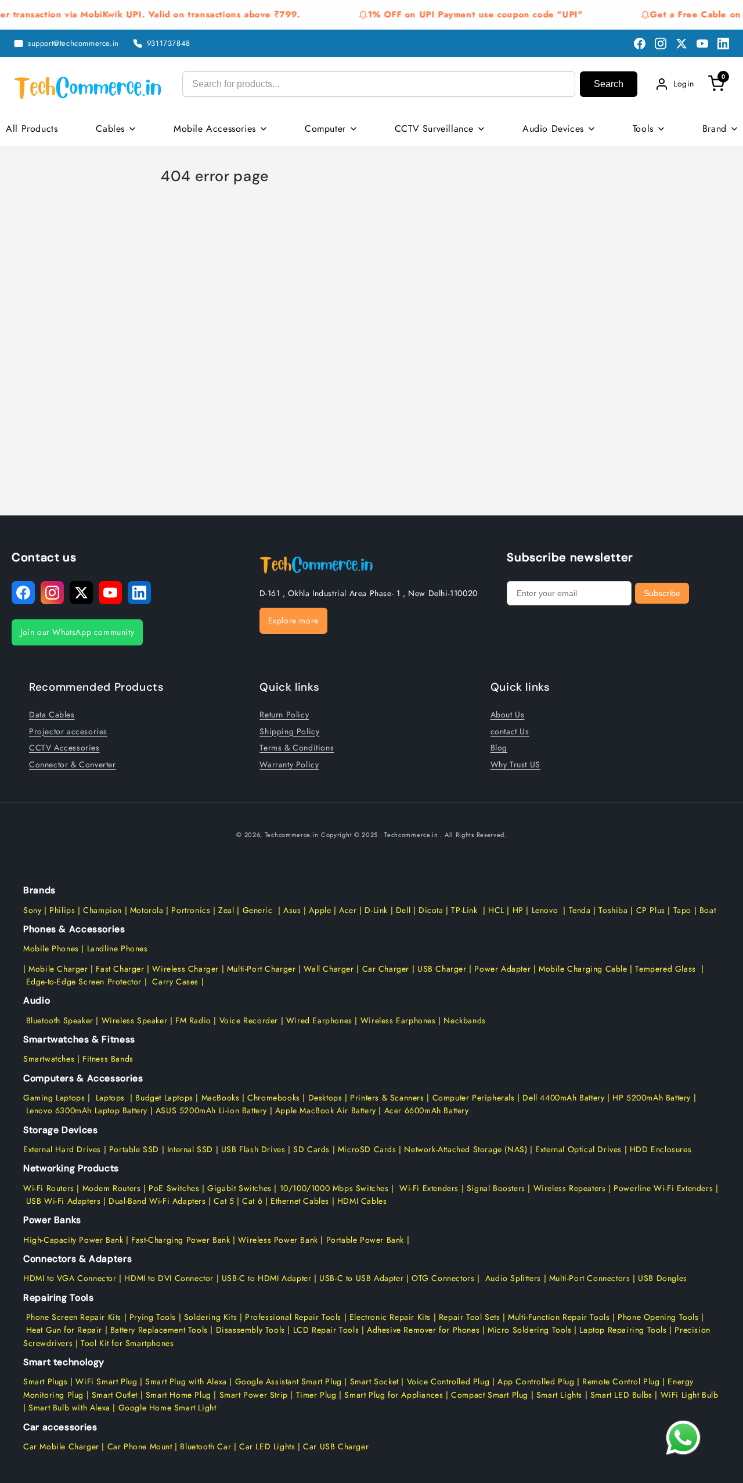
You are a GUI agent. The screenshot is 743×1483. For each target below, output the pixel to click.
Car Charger (386, 969)
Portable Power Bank (365, 1240)
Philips (62, 910)
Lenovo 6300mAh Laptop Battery (86, 1110)
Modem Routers (112, 1188)
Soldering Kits (210, 1317)
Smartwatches (48, 1059)
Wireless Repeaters (569, 1188)
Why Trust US (515, 764)
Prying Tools (152, 1317)
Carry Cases (175, 981)
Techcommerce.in (292, 834)
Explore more (293, 620)
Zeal (226, 910)
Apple (318, 910)
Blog (498, 747)
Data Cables (52, 714)
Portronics (190, 910)
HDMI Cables (362, 1201)
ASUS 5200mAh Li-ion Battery (211, 1110)
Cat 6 (252, 1201)
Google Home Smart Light (166, 1407)
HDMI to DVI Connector (169, 1278)
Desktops (325, 1097)
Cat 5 (224, 1201)
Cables (110, 128)
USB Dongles (662, 1278)
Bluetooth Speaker (59, 1020)
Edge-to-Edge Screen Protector (84, 981)
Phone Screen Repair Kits (73, 1317)
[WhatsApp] (683, 1438)
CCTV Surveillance (434, 128)
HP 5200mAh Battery (651, 1097)
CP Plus (650, 910)
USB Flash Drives (253, 1149)
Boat (707, 910)
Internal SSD (190, 1149)
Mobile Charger (58, 969)
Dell (403, 910)
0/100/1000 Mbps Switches (337, 1188)
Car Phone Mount (139, 1446)
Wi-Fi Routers (48, 1188)
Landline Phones (116, 948)
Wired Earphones (317, 1020)
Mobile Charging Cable (583, 969)
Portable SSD (134, 1149)
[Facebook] (639, 43)
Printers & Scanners (387, 1097)
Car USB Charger (336, 1446)
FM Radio (193, 1020)
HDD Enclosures (660, 1149)
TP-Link (464, 910)
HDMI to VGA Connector (70, 1278)
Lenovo (545, 910)
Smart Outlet (115, 1395)
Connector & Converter (72, 764)
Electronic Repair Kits (390, 1317)
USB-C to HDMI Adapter (267, 1278)
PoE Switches (175, 1188)
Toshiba (612, 910)
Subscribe (662, 593)
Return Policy (284, 714)
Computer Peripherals (475, 1097)
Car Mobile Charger (61, 1446)
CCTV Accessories (64, 747)
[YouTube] (702, 43)
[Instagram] (660, 43)
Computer (325, 128)
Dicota (431, 910)
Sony (33, 910)
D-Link (376, 910)
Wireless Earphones (398, 1020)
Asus (292, 910)
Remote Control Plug (620, 1381)
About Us (507, 714)
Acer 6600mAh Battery (426, 1110)
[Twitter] (681, 43)
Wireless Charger (185, 969)
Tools (643, 128)
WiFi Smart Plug (106, 1381)
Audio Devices (553, 128)
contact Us (509, 731)
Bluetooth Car (205, 1446)
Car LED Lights (265, 1446)
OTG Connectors (443, 1278)
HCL (496, 910)
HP (518, 910)
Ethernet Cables (299, 1201)
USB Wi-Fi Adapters (63, 1201)
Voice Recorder (248, 1020)
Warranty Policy (289, 764)
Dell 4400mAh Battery (563, 1097)
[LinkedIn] (723, 43)
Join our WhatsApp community (77, 632)
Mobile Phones (51, 948)
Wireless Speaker (135, 1020)
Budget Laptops (165, 1097)
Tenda (580, 910)
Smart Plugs (45, 1381)
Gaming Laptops (54, 1097)
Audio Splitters (511, 1278)
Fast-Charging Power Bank (180, 1240)
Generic (258, 910)
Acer (347, 910)
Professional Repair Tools (293, 1317)
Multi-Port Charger (261, 969)
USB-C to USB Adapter (361, 1278)
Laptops (110, 1097)
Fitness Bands (108, 1059)
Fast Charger (120, 969)
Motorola (147, 910)
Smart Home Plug (178, 1395)
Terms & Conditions (296, 747)
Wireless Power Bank (278, 1240)
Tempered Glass (665, 969)
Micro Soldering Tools (530, 1330)
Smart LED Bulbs (621, 1395)
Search (608, 84)
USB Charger (442, 969)
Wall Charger (329, 969)
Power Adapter (502, 969)
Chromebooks (273, 1097)
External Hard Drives (62, 1149)
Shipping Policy (289, 731)
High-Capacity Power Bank (73, 1240)
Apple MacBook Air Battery (324, 1110)
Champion (102, 910)
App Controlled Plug (537, 1381)
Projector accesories (68, 731)
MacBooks (220, 1097)
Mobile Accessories (215, 128)
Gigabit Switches (239, 1188)
